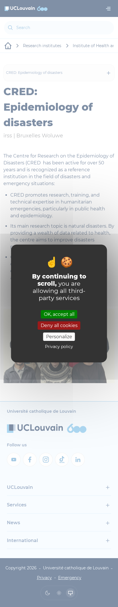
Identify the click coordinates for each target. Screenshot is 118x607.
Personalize (59, 336)
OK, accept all (59, 314)
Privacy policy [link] (59, 346)
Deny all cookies (59, 325)
